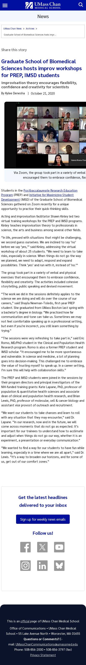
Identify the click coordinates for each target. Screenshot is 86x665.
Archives (30, 28)
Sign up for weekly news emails (43, 519)
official (25, 621)
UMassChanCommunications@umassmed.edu (47, 644)
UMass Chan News (12, 28)
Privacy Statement (43, 655)
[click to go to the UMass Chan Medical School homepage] (43, 5)
